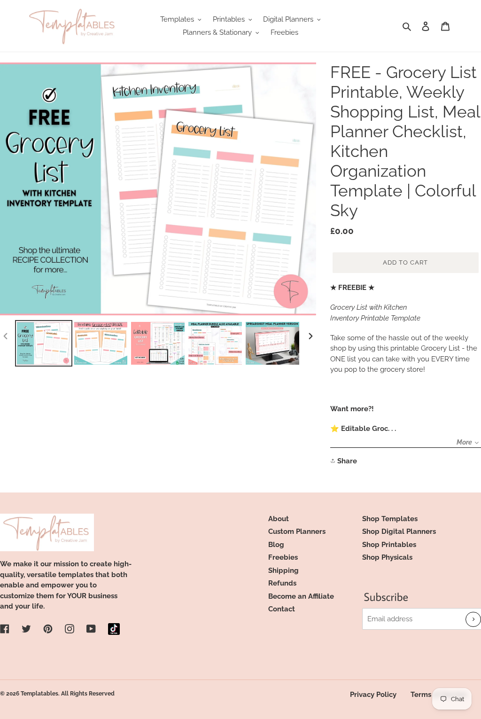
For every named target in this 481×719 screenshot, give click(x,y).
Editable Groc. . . (368, 428)
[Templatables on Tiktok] (114, 629)
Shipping (283, 570)
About (278, 519)
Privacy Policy (373, 694)
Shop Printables (389, 544)
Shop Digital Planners (399, 531)
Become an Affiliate (301, 596)
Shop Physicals (387, 557)
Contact (281, 609)
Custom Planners (297, 531)
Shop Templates (390, 519)
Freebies (283, 557)
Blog (276, 544)
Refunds (282, 583)
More (464, 442)
